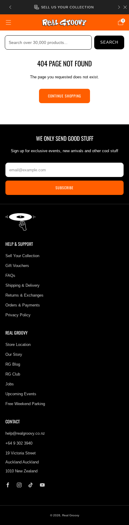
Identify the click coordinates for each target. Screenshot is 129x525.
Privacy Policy (18, 315)
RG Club (12, 374)
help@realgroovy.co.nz (25, 433)
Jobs (9, 384)
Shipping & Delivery (22, 285)
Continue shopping (64, 95)
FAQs (10, 275)
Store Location (18, 344)
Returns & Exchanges (24, 295)
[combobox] (48, 42)
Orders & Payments (22, 305)
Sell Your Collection (22, 256)
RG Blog (12, 364)
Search (109, 42)
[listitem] (65, 7)
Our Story (13, 354)
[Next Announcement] (119, 7)
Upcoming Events (20, 394)
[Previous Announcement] (10, 7)
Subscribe (65, 187)
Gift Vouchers (17, 265)
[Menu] (8, 22)
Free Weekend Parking (25, 404)
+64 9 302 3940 (18, 443)
